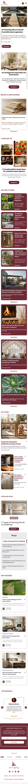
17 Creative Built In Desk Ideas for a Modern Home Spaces (14, 170)
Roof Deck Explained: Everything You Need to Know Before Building (14, 291)
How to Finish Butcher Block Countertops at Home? (18, 459)
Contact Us (14, 775)
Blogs (10, 775)
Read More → (14, 529)
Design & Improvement (7, 633)
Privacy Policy (21, 775)
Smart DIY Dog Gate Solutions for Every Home (11, 443)
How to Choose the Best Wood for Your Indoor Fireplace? (13, 326)
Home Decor (14, 518)
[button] (2, 707)
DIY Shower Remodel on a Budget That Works (18, 477)
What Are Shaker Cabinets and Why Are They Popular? (11, 673)
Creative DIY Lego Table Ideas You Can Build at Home (20, 253)
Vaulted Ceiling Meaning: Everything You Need (10, 361)
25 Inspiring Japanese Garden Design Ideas (20, 216)
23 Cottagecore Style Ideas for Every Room (14, 74)
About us (6, 775)
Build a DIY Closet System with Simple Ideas (20, 235)
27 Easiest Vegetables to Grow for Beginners (19, 197)
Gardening (5, 597)
